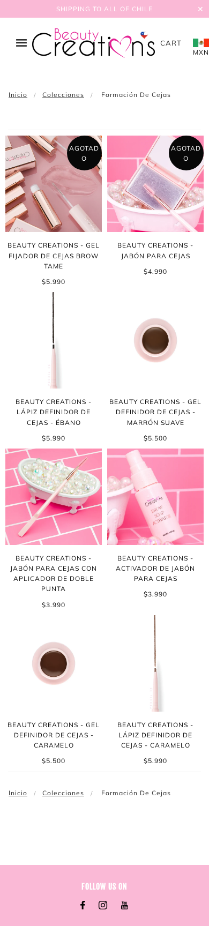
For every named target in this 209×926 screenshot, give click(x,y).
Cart (171, 43)
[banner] (93, 43)
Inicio (18, 95)
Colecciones (63, 95)
